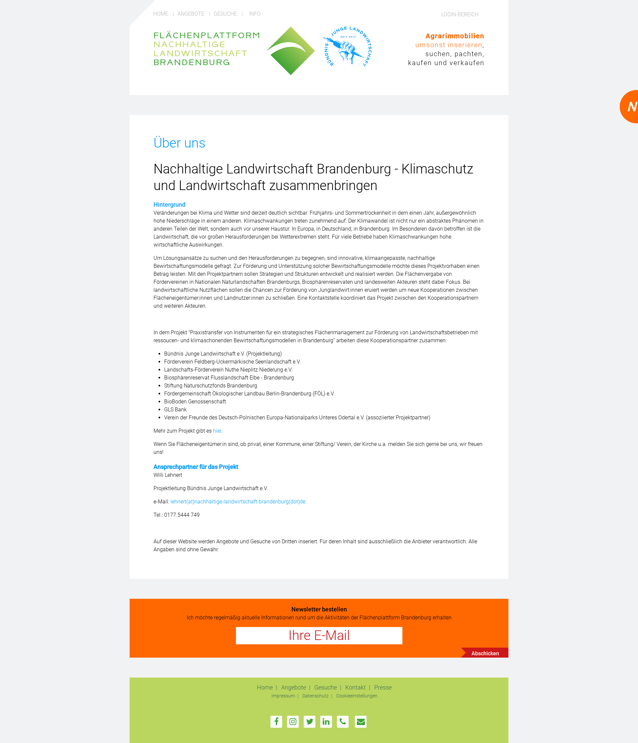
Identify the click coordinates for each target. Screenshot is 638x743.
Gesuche (226, 14)
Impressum (283, 696)
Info (255, 14)
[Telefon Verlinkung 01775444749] (343, 721)
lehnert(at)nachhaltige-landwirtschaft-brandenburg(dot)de (237, 501)
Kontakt (356, 687)
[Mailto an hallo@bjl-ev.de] (361, 721)
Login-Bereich (459, 14)
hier (217, 431)
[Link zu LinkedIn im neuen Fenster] (326, 721)
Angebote (191, 14)
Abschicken (485, 653)
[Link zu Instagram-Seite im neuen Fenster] (292, 721)
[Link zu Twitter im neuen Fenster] (309, 721)
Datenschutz (316, 696)
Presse (383, 687)
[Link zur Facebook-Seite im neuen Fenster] (276, 721)
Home (161, 14)
